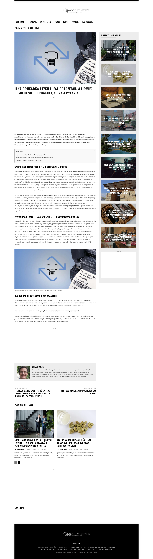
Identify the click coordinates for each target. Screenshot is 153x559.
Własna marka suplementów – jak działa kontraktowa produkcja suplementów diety (74, 442)
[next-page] (19, 462)
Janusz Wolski (38, 367)
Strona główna (20, 28)
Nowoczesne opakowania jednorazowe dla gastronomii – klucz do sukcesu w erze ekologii (118, 237)
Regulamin (73, 549)
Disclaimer (81, 549)
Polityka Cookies (62, 549)
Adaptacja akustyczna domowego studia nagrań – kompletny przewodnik (118, 167)
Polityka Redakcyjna (106, 549)
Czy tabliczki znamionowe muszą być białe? (78, 392)
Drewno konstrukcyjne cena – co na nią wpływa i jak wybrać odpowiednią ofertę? (118, 190)
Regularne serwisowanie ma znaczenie (29, 160)
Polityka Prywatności (47, 549)
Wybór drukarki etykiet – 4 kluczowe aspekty (31, 155)
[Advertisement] (55, 113)
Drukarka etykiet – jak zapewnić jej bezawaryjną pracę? (34, 157)
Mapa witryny (75, 547)
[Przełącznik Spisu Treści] (92, 152)
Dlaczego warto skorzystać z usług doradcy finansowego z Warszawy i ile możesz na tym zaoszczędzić (33, 393)
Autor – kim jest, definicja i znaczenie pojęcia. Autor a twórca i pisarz (118, 97)
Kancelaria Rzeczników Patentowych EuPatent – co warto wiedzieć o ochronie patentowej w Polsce (33, 442)
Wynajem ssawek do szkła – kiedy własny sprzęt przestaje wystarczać (118, 120)
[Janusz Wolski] (23, 372)
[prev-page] (15, 462)
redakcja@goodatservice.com (105, 547)
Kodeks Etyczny (92, 549)
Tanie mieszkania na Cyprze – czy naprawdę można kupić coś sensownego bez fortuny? (118, 144)
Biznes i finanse (34, 28)
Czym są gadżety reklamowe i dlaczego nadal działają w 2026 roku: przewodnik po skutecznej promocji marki (118, 214)
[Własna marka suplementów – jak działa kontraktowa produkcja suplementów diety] (76, 424)
